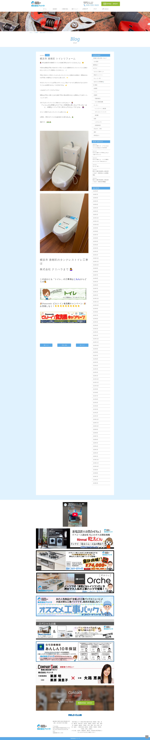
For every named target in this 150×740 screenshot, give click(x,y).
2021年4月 (95, 406)
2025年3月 (95, 248)
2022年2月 (95, 372)
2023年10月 (96, 305)
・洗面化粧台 (96, 98)
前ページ (46, 345)
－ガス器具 (95, 61)
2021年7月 (95, 395)
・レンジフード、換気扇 (99, 108)
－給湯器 (95, 88)
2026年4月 (95, 204)
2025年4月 (95, 244)
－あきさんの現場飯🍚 (98, 81)
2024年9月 (95, 268)
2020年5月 (95, 442)
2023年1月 (95, 335)
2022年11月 (96, 342)
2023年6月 (95, 318)
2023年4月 (95, 325)
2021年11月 (96, 382)
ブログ (95, 9)
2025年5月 (95, 241)
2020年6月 (95, 439)
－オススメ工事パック (98, 71)
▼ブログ (95, 68)
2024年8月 (95, 271)
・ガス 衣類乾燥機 (98, 101)
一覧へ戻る (64, 345)
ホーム (44, 9)
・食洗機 (95, 115)
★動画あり (95, 65)
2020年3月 (95, 449)
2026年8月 (95, 191)
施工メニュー (75, 9)
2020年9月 (95, 429)
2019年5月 (95, 483)
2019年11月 (96, 463)
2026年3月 (95, 207)
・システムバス (97, 122)
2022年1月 (95, 375)
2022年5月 (95, 362)
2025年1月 (95, 254)
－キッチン (95, 105)
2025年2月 (95, 251)
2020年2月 (95, 453)
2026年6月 (95, 197)
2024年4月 (95, 285)
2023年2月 (95, 332)
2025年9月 (95, 228)
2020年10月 (96, 426)
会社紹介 (55, 9)
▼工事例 (36, 32)
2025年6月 (95, 238)
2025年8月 (95, 231)
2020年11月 (96, 422)
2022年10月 (96, 345)
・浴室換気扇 (96, 125)
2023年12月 (96, 298)
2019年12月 (96, 459)
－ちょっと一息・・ (98, 78)
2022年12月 (96, 338)
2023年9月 (95, 308)
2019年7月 (95, 476)
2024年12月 (96, 258)
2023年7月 (95, 315)
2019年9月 (95, 469)
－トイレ (95, 91)
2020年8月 (95, 432)
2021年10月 (96, 385)
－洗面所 (95, 95)
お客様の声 (85, 9)
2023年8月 (95, 312)
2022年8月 (95, 352)
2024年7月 (95, 275)
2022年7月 (95, 355)
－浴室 (94, 118)
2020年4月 (95, 446)
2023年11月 (96, 301)
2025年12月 (96, 218)
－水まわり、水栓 (97, 128)
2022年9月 (95, 348)
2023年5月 (95, 322)
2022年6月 (95, 359)
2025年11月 (96, 221)
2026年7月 (95, 194)
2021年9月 (95, 389)
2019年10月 (96, 466)
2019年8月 (95, 473)
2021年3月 (95, 409)
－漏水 (94, 132)
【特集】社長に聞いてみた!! (100, 58)
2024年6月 (95, 278)
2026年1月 (95, 214)
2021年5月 (95, 402)
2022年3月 (95, 369)
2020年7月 (95, 436)
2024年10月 (96, 265)
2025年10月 (96, 224)
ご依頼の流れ (65, 9)
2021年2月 (95, 412)
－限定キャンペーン (98, 75)
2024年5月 (95, 281)
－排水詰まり (96, 135)
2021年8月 (95, 392)
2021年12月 (96, 379)
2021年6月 (95, 399)
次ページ (82, 345)
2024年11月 (96, 261)
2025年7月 (95, 234)
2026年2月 (95, 211)
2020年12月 (96, 419)
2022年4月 (95, 365)
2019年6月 (95, 479)
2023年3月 (95, 328)
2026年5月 (95, 201)
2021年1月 (95, 416)
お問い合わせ (105, 9)
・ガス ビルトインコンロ (99, 112)
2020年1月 (95, 456)
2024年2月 (95, 291)
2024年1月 (95, 295)
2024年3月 (95, 288)
